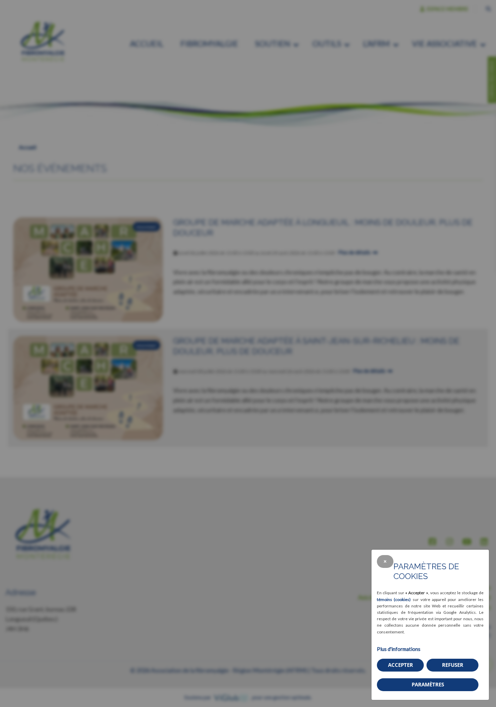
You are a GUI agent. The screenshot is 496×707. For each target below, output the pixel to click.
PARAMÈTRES (428, 684)
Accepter (400, 664)
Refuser (452, 664)
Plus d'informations (398, 649)
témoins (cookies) (394, 599)
